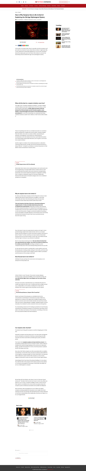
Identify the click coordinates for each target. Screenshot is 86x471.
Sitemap (62, 467)
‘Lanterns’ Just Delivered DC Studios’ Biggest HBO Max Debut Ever (39, 419)
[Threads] (23, 2)
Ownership (58, 467)
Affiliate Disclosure (43, 467)
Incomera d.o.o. (50, 469)
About (58, 5)
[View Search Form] (69, 2)
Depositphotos (67, 467)
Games (49, 5)
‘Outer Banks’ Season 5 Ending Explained (66, 42)
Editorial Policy (41, 42)
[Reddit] (24, 45)
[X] (20, 45)
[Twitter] (21, 2)
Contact (63, 5)
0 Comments (39, 19)
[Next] (45, 418)
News (22, 5)
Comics (36, 5)
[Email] (28, 45)
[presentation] (23, 412)
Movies (26, 5)
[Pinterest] (23, 45)
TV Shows (31, 5)
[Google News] (26, 2)
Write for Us (18, 467)
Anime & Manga (42, 5)
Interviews (54, 5)
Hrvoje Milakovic (20, 19)
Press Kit (22, 467)
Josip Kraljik (22, 425)
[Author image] (15, 19)
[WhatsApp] (26, 45)
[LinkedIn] (21, 45)
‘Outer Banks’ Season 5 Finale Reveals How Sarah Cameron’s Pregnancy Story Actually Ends (66, 46)
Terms (54, 467)
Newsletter (65, 1)
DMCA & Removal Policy (35, 467)
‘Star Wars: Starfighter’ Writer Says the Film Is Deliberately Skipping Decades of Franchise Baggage (66, 38)
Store (61, 1)
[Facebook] (19, 2)
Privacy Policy (49, 467)
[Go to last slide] (17, 418)
